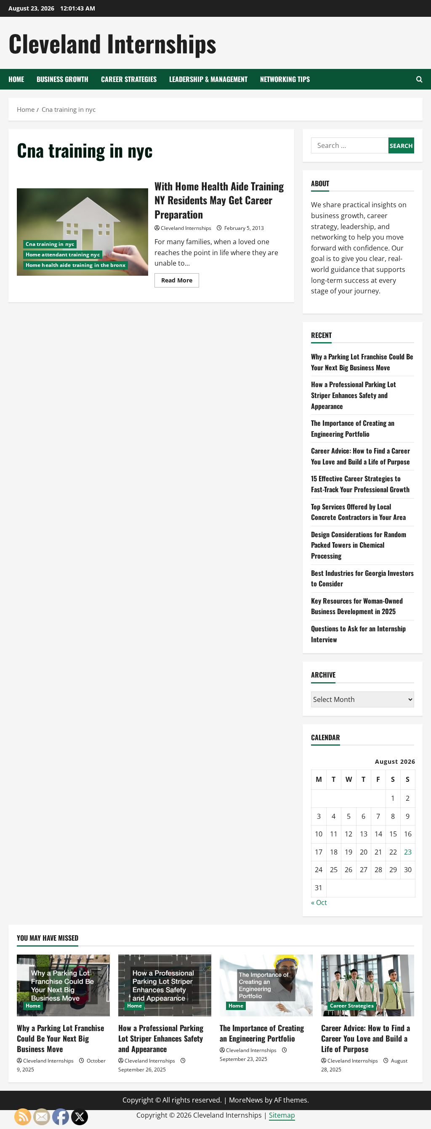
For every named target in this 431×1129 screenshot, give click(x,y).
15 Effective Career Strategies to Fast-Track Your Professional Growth (360, 483)
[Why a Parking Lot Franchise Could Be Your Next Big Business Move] (63, 985)
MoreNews (246, 1100)
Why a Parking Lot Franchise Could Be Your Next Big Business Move (362, 361)
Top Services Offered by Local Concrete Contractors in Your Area (358, 511)
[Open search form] (419, 79)
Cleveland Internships (112, 42)
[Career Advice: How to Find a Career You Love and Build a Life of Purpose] (367, 985)
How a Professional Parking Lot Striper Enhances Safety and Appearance (353, 395)
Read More (180, 282)
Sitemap (282, 1115)
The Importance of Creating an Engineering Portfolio (352, 428)
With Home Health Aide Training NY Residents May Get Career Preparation (82, 232)
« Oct (319, 902)
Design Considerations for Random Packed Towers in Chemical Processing (358, 545)
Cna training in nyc (50, 244)
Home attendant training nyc (63, 254)
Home (16, 79)
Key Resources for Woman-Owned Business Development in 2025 (357, 606)
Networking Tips (285, 79)
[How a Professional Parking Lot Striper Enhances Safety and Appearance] (164, 985)
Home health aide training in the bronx (75, 265)
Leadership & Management (208, 79)
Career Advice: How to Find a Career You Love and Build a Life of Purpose (360, 456)
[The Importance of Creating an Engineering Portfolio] (266, 985)
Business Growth (62, 79)
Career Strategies (129, 79)
